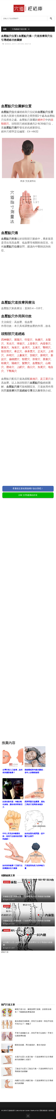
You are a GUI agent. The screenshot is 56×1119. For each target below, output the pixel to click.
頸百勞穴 (6, 351)
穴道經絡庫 (10, 1110)
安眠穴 (34, 355)
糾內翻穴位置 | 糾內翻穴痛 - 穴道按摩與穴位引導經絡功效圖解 (27, 943)
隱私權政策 (43, 1110)
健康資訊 (8, 44)
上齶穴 (21, 367)
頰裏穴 (5, 363)
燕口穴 (31, 367)
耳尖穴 (10, 343)
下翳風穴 (11, 371)
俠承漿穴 (30, 351)
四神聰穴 (6, 339)
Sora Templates (32, 1110)
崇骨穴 (36, 359)
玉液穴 (36, 347)
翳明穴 (47, 347)
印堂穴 (28, 339)
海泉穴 (15, 347)
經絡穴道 (28, 44)
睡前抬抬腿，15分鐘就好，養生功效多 (30, 1045)
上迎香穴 (32, 343)
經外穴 (14, 44)
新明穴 (44, 355)
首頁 (5, 29)
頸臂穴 (26, 359)
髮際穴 (26, 363)
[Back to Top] (28, 1116)
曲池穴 (34, 379)
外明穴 (10, 355)
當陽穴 (18, 339)
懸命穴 (10, 367)
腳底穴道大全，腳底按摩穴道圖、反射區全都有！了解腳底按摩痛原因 (33, 1010)
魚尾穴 (41, 367)
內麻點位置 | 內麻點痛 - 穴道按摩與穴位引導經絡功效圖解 (27, 920)
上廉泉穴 (22, 355)
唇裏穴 (47, 359)
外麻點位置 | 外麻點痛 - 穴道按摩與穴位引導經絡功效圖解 (27, 896)
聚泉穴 (5, 347)
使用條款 (52, 1110)
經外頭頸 (21, 44)
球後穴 (21, 343)
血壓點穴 (37, 363)
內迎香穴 (45, 343)
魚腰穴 (39, 339)
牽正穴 (18, 351)
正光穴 (41, 351)
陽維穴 (15, 363)
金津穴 (26, 347)
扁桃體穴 (14, 359)
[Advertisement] (28, 78)
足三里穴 (45, 379)
